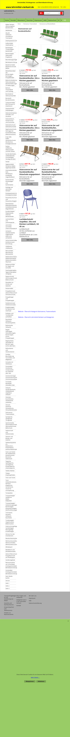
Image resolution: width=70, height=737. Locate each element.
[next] (65, 20)
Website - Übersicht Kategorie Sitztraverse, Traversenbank (37, 311)
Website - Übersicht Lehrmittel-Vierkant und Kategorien (36, 317)
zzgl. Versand (22, 73)
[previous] (63, 20)
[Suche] (61, 13)
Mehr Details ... (35, 677)
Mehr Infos (30, 90)
